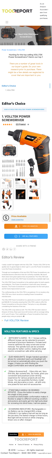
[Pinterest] (14, 249)
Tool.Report (21, 450)
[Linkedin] (10, 249)
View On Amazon (30, 226)
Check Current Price (17, 219)
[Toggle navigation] (5, 22)
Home (11, 444)
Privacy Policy (38, 444)
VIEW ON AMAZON (34, 434)
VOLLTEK (21, 50)
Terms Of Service (24, 444)
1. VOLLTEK (10, 90)
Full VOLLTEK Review (16, 320)
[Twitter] (7, 249)
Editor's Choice (9, 86)
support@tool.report (44, 453)
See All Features (30, 236)
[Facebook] (3, 249)
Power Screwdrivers (9, 50)
